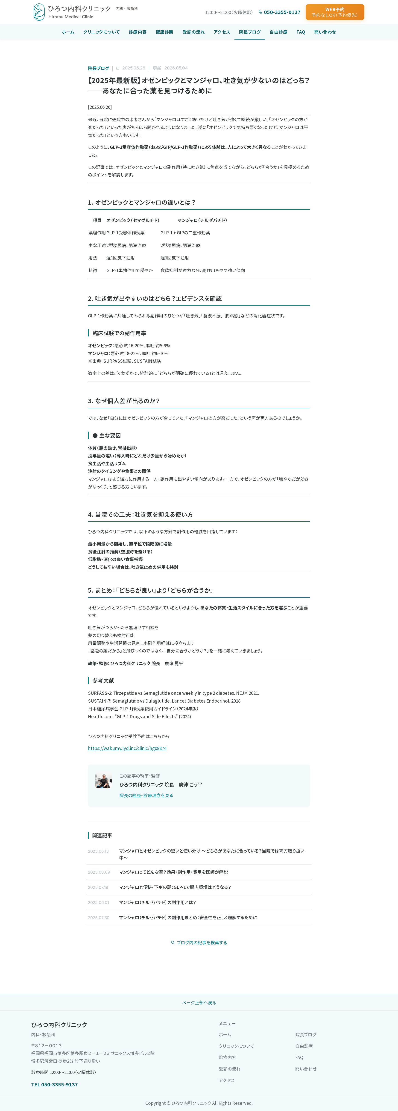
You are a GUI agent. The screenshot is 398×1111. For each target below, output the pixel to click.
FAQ (300, 32)
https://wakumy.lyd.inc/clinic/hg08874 (127, 748)
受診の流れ (194, 32)
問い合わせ (325, 32)
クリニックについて (101, 32)
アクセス (222, 32)
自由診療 (278, 32)
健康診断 (165, 32)
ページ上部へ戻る (199, 1002)
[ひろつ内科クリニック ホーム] (86, 12)
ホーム (68, 32)
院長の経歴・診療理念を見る (146, 795)
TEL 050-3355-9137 (54, 1084)
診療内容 (138, 32)
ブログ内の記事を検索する (202, 942)
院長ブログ (250, 32)
